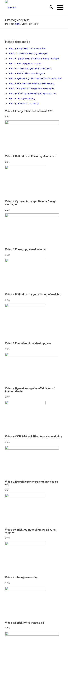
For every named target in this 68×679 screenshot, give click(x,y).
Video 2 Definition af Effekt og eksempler (28, 53)
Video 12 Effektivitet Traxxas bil (24, 103)
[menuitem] (49, 7)
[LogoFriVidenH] (28, 7)
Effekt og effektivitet (17, 20)
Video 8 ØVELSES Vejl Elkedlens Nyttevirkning (31, 83)
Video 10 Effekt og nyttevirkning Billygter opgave (32, 93)
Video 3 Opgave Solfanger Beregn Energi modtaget (34, 58)
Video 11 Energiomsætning (22, 98)
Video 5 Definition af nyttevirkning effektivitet (30, 68)
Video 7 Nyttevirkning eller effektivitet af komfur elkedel (35, 78)
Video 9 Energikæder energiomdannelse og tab (32, 88)
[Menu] (58, 7)
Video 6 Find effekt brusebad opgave (27, 73)
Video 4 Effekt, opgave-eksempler (25, 63)
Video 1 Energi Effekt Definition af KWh (28, 48)
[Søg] (49, 7)
